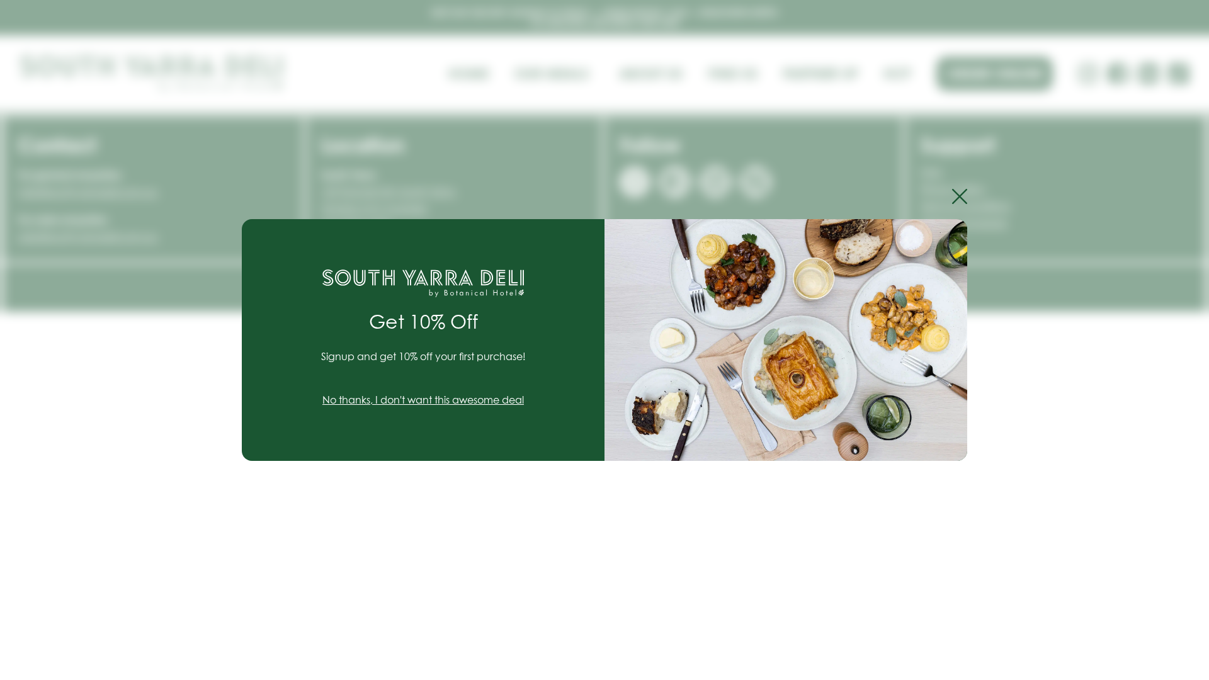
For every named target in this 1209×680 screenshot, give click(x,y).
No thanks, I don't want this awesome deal (423, 400)
